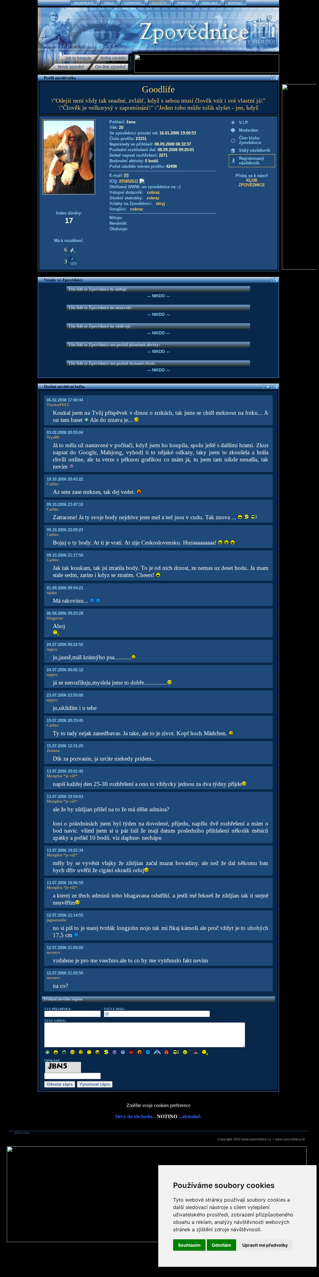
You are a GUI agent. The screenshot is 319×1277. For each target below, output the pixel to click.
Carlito (52, 484)
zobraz (153, 192)
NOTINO (167, 1116)
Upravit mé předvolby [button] (265, 1245)
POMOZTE (184, 3)
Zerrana (53, 750)
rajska (52, 592)
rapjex (52, 649)
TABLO (109, 3)
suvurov (53, 952)
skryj (160, 203)
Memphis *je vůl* (62, 776)
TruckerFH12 (58, 404)
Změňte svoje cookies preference (158, 1105)
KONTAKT (235, 3)
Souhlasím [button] (189, 1245)
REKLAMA (210, 3)
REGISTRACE (83, 3)
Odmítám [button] (221, 1245)
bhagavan (55, 618)
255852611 (128, 181)
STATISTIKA (132, 3)
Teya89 (53, 437)
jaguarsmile (56, 920)
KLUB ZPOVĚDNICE (252, 182)
